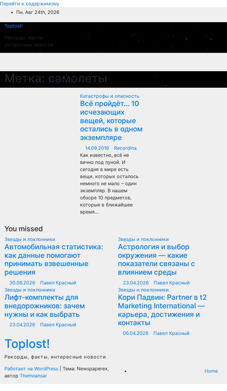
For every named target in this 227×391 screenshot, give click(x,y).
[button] (190, 62)
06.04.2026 (136, 333)
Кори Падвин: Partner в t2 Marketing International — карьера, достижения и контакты (162, 310)
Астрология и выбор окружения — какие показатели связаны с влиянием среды (156, 259)
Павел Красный (58, 283)
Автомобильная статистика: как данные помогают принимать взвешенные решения (53, 259)
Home (211, 371)
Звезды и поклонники (29, 239)
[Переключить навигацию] (211, 62)
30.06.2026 (23, 283)
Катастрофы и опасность (109, 96)
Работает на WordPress (32, 369)
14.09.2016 (98, 148)
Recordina (125, 148)
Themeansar (33, 376)
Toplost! (13, 26)
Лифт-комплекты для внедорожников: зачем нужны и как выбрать (44, 306)
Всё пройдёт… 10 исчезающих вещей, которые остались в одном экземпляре (111, 120)
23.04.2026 (136, 283)
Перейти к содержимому (29, 3)
